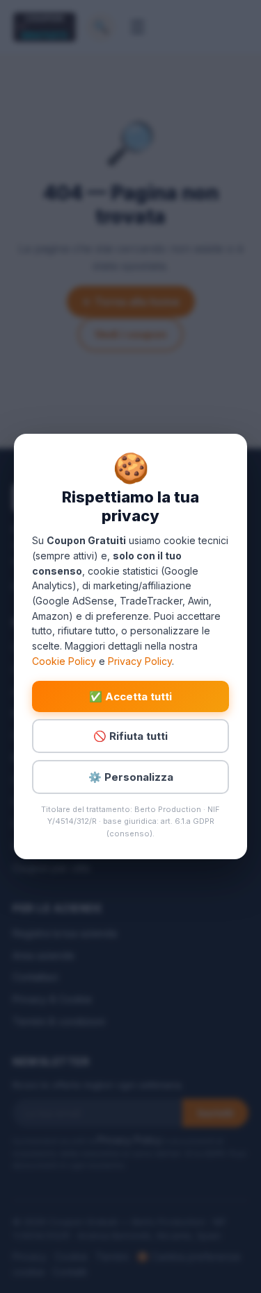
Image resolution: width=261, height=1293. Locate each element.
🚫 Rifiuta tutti (130, 736)
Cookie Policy (64, 661)
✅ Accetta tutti (130, 696)
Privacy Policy (140, 661)
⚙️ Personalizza (130, 777)
